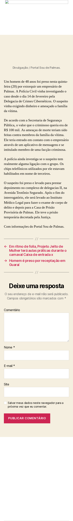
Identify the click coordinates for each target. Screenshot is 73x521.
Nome (9, 347)
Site (6, 384)
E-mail (9, 366)
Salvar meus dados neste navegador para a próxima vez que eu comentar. (35, 404)
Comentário (12, 310)
